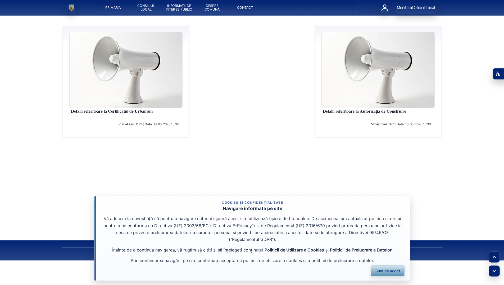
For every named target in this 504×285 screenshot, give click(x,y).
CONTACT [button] (245, 8)
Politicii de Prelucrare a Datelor (361, 250)
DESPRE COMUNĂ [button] (212, 8)
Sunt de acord (387, 271)
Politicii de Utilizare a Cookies (294, 250)
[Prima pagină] (71, 7)
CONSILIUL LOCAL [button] (146, 8)
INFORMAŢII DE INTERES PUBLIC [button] (179, 8)
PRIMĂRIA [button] (113, 8)
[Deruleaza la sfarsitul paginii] (494, 271)
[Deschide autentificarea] (384, 8)
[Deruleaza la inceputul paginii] (494, 257)
